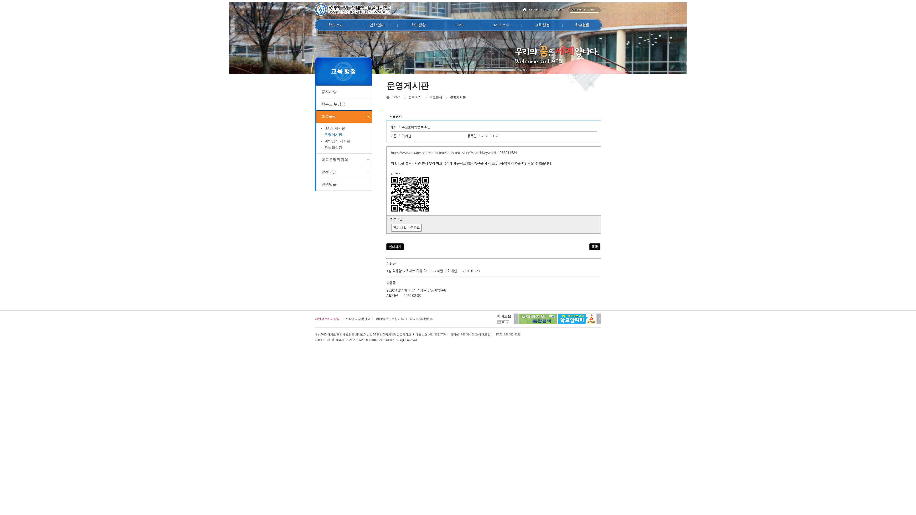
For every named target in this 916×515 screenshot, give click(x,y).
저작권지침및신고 (357, 319)
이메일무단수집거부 (390, 319)
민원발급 (329, 184)
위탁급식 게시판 (337, 141)
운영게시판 (333, 135)
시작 (507, 322)
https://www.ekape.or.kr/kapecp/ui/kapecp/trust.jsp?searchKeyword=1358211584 (454, 152)
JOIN (546, 9)
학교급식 (329, 116)
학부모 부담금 (333, 104)
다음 (599, 319)
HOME (525, 10)
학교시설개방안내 (422, 319)
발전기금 (329, 172)
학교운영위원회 (334, 160)
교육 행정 (415, 97)
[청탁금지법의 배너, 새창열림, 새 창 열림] (537, 319)
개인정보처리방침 (327, 319)
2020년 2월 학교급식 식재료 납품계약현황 (416, 290)
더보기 (499, 322)
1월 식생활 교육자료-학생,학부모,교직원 (414, 271)
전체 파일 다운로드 (406, 227)
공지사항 (329, 92)
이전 (516, 319)
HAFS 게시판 (334, 128)
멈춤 (503, 322)
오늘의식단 (333, 147)
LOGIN (534, 9)
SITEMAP (559, 9)
